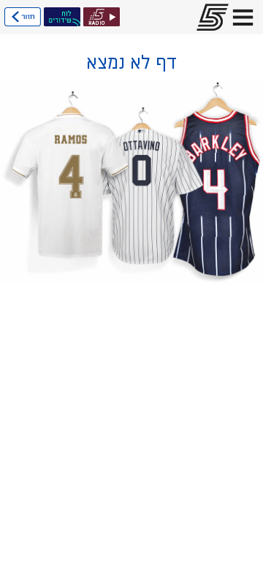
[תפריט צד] (243, 17)
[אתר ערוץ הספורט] (208, 17)
